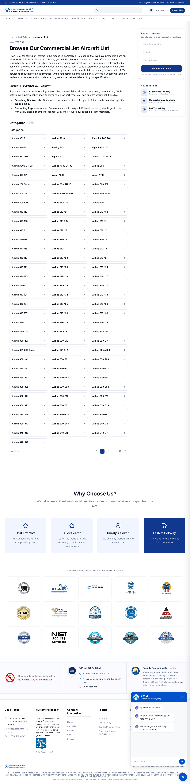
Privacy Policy (105, 718)
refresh (182, 697)
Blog (103, 18)
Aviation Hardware (58, 18)
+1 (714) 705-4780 (16, 736)
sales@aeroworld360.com (153, 2)
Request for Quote (161, 68)
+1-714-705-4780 (177, 2)
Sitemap (125, 18)
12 (120, 451)
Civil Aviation (19, 18)
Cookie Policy (105, 722)
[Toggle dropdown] (26, 18)
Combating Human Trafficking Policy (107, 732)
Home (7, 18)
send (181, 761)
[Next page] (126, 451)
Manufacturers (78, 18)
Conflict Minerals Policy (109, 727)
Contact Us (114, 18)
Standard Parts (37, 18)
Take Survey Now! (44, 752)
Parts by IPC (138, 18)
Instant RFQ (177, 10)
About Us (93, 18)
